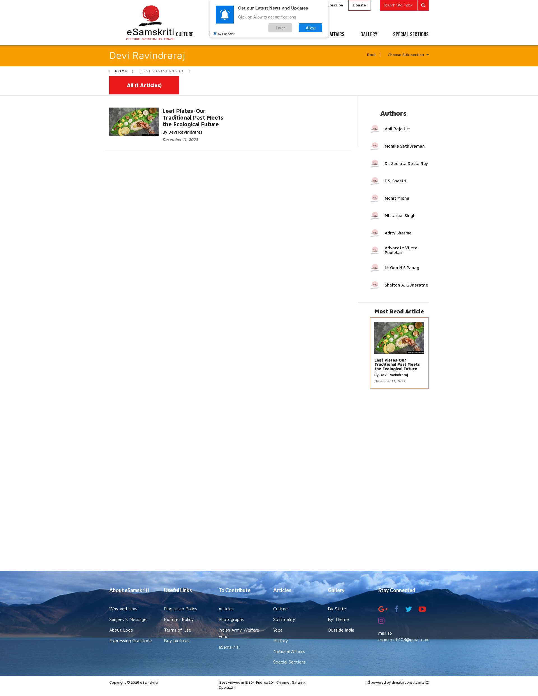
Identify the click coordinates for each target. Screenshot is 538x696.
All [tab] (144, 85)
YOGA (256, 34)
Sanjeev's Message (128, 619)
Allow (311, 28)
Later (280, 28)
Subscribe (334, 5)
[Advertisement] (269, 482)
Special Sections (289, 661)
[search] (404, 5)
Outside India (341, 629)
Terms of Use (177, 629)
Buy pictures (177, 640)
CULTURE (184, 34)
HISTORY (285, 34)
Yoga (277, 629)
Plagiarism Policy (181, 608)
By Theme (338, 619)
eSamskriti (229, 647)
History (280, 640)
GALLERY (368, 34)
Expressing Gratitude (130, 640)
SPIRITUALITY (222, 34)
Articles (226, 608)
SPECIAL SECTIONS (411, 34)
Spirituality (284, 619)
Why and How (123, 608)
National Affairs (289, 651)
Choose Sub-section (406, 54)
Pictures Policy (179, 619)
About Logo (121, 629)
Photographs (231, 619)
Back (371, 54)
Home (121, 71)
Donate (359, 5)
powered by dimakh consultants (397, 683)
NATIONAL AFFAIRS (327, 34)
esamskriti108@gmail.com (404, 639)
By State (337, 608)
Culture (280, 608)
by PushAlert (226, 33)
